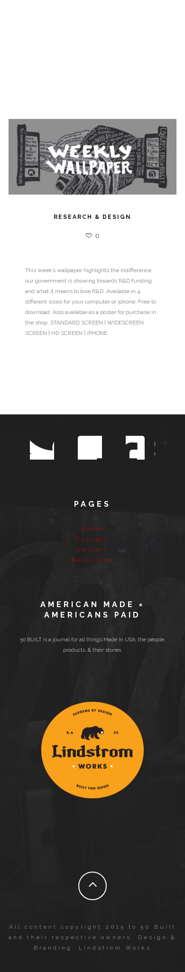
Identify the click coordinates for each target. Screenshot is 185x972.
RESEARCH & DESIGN (92, 217)
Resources (92, 560)
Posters (92, 550)
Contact (92, 539)
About (93, 529)
